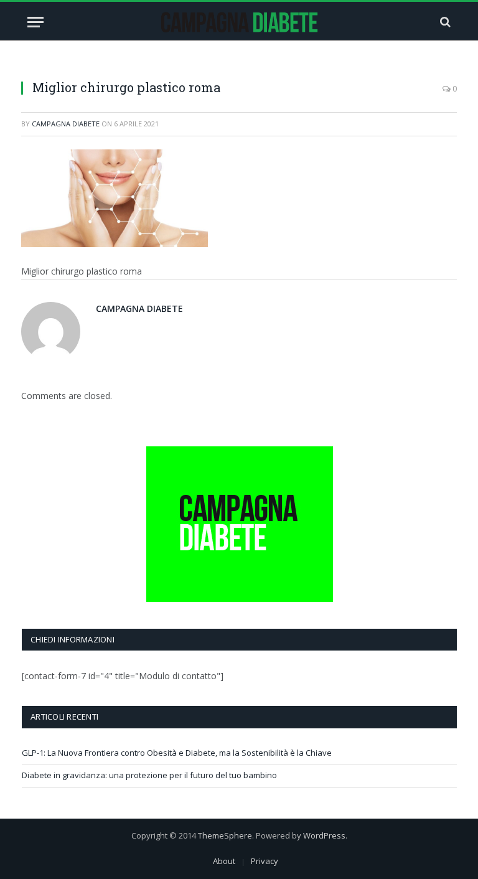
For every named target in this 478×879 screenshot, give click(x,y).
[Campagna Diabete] (239, 22)
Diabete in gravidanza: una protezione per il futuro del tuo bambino (149, 775)
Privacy (264, 861)
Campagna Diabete (66, 123)
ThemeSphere (225, 835)
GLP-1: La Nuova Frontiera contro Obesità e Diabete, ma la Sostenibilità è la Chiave (177, 752)
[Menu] (35, 22)
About (224, 861)
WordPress (324, 835)
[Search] (444, 22)
